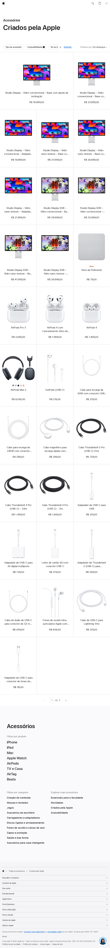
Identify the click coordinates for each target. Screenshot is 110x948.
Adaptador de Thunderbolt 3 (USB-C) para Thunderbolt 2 (91, 564)
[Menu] (106, 3)
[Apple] (3, 871)
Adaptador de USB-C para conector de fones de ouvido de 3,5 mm (18, 679)
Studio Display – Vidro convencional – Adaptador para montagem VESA (18, 152)
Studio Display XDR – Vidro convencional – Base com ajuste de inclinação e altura (55, 210)
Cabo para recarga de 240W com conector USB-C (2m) (18, 449)
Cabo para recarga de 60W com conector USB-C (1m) (92, 391)
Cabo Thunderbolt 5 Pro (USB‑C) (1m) (91, 449)
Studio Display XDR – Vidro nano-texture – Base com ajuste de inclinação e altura (18, 272)
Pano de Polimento (91, 270)
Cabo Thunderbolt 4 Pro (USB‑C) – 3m (55, 507)
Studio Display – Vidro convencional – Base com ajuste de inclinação (36, 94)
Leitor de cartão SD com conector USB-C (55, 564)
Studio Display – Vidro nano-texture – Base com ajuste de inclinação (55, 152)
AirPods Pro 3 (18, 327)
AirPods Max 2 (18, 389)
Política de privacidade (11, 944)
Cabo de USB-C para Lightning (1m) (91, 622)
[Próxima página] (65, 700)
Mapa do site (58, 944)
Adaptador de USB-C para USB (91, 507)
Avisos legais (45, 944)
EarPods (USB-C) (55, 389)
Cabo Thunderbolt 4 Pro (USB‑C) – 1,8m (18, 507)
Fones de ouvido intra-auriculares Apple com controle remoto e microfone (55, 622)
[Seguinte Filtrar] (60, 47)
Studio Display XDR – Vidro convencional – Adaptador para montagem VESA (91, 210)
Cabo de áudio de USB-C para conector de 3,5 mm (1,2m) (18, 622)
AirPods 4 (91, 327)
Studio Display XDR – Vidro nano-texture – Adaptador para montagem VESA (55, 272)
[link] (103, 941)
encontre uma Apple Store (34, 932)
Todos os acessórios (17, 871)
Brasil (4, 937)
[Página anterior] (44, 700)
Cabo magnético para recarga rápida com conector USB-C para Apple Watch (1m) (55, 449)
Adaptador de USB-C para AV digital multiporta (18, 564)
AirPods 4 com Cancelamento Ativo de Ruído (55, 329)
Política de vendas (30, 944)
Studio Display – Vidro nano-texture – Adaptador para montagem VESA (18, 210)
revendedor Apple (55, 932)
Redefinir (68, 47)
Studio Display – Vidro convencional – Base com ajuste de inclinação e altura (91, 94)
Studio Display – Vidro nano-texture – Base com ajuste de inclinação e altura (91, 152)
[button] (92, 3)
